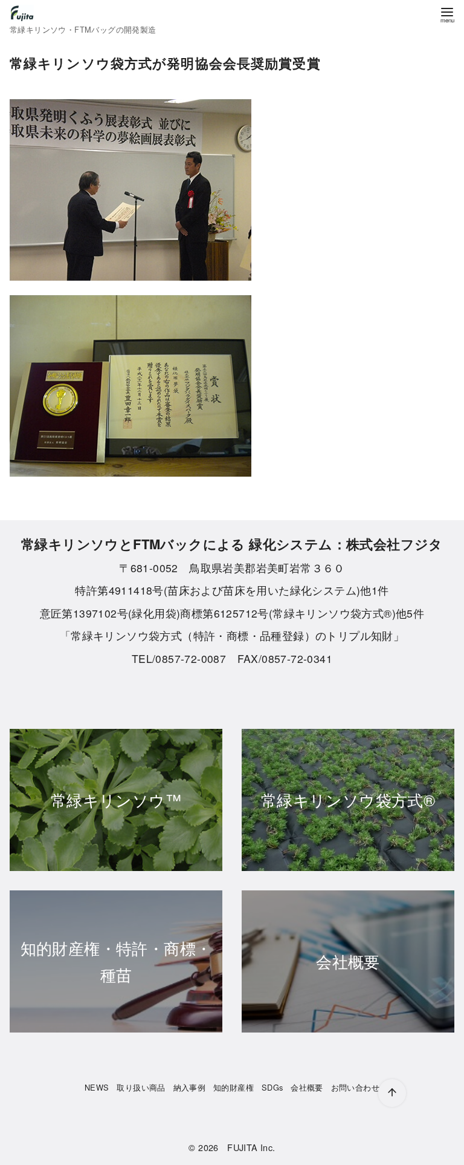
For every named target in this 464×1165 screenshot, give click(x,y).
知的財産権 (233, 1087)
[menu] (447, 14)
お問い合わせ (355, 1087)
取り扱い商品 (141, 1087)
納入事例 (189, 1087)
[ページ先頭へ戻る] (392, 1093)
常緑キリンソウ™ (116, 799)
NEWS (97, 1087)
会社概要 (307, 1087)
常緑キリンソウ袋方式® (348, 799)
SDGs (272, 1087)
